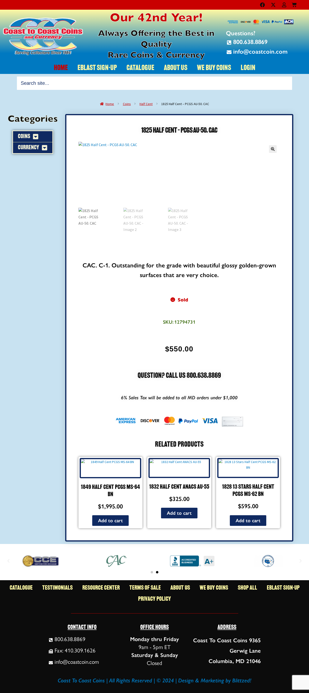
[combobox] (154, 83)
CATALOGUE (140, 68)
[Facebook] (262, 5)
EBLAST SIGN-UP (97, 68)
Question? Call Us (162, 376)
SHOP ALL (247, 588)
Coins (127, 104)
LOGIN (248, 68)
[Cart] (294, 3)
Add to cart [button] (110, 520)
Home (109, 104)
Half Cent (146, 104)
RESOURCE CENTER (101, 588)
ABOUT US (175, 68)
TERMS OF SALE (145, 588)
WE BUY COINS (214, 68)
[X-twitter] (273, 5)
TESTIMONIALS (57, 588)
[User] (284, 5)
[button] (273, 149)
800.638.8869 (204, 376)
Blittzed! (241, 680)
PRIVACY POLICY (154, 599)
